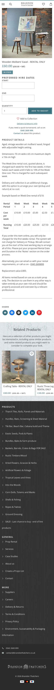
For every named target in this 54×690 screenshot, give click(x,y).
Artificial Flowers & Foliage (18, 470)
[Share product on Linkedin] (32, 312)
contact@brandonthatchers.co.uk (20, 653)
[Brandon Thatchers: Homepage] (27, 4)
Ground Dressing (13, 514)
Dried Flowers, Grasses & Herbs (21, 462)
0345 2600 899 (26, 130)
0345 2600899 (37, 264)
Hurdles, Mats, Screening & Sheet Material (26, 418)
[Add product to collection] (31, 353)
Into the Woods (13, 484)
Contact (9, 578)
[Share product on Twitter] (25, 312)
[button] (3, 4)
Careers (9, 599)
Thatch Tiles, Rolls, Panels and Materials (25, 411)
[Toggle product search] (10, 4)
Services (9, 549)
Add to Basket (40, 111)
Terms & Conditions (15, 614)
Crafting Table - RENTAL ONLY (17, 386)
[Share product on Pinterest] (39, 312)
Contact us (18, 133)
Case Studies (11, 556)
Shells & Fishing (13, 499)
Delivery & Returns (14, 606)
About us (9, 563)
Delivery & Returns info (27, 123)
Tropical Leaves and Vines (18, 477)
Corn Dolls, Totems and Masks (20, 492)
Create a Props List (14, 571)
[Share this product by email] (5, 312)
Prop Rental (11, 541)
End (4, 93)
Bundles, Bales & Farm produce (20, 440)
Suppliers (10, 592)
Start (5, 80)
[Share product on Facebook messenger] (18, 312)
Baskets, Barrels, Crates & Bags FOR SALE (25, 448)
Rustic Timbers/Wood (16, 455)
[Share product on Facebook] (12, 312)
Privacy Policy (12, 621)
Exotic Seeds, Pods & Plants (19, 433)
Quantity (7, 106)
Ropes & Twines (13, 507)
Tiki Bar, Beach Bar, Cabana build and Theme (27, 426)
